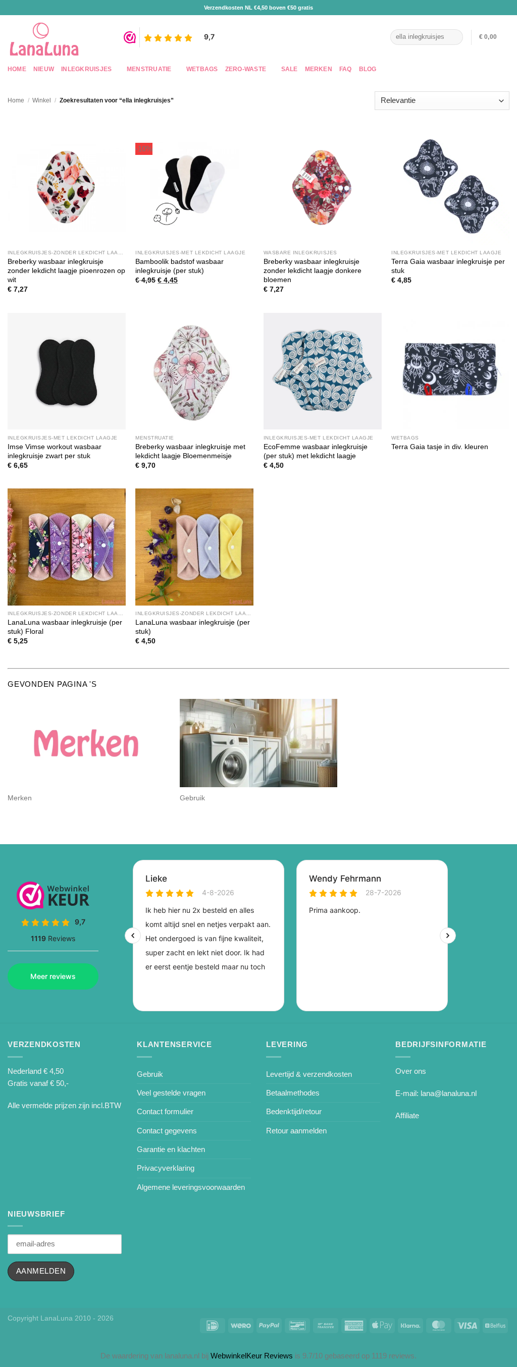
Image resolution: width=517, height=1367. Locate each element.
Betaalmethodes (293, 1092)
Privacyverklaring (165, 1168)
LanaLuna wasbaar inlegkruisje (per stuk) (192, 627)
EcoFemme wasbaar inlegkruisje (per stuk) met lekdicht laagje (316, 451)
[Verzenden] (453, 37)
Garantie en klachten (171, 1149)
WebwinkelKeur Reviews (252, 1355)
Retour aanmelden (296, 1130)
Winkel (41, 100)
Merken (318, 69)
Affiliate (407, 1115)
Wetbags (202, 69)
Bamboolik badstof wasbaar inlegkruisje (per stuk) (179, 266)
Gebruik (150, 1074)
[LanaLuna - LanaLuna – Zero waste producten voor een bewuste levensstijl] (58, 37)
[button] (494, 37)
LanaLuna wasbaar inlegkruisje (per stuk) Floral (65, 627)
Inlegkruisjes (86, 69)
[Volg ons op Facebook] (364, 36)
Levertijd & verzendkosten (309, 1074)
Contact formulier (165, 1111)
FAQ (345, 69)
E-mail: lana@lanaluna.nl (436, 1093)
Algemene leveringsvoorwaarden (191, 1187)
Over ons (410, 1071)
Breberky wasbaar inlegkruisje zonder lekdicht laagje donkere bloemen (312, 271)
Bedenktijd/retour (294, 1111)
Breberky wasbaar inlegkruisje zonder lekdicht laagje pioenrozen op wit (66, 271)
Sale (289, 69)
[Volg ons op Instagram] (377, 36)
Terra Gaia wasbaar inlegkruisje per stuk (448, 266)
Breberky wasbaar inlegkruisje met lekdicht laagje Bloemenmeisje (190, 451)
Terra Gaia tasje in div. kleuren (439, 447)
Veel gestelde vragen (171, 1092)
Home (17, 69)
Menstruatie (149, 69)
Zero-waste (245, 69)
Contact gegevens (167, 1130)
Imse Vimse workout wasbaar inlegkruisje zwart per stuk (54, 451)
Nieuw (43, 69)
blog (368, 69)
